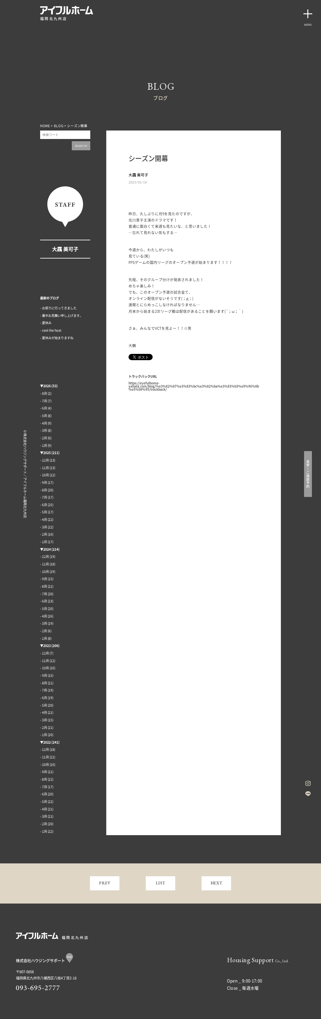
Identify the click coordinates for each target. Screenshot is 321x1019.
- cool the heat (50, 330)
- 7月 (43, 401)
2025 (47, 452)
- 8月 (43, 393)
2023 (47, 645)
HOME (45, 125)
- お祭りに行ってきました (58, 308)
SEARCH (81, 146)
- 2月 (43, 438)
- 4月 (43, 423)
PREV (105, 883)
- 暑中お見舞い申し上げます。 (61, 315)
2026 (47, 385)
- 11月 (44, 467)
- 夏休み (45, 322)
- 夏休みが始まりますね (56, 337)
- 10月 (44, 475)
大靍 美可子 (65, 249)
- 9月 (43, 482)
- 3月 (43, 430)
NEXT (217, 883)
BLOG (59, 125)
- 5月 (43, 415)
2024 (47, 549)
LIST (161, 883)
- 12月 (44, 460)
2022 (47, 742)
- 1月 (43, 445)
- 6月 (43, 408)
